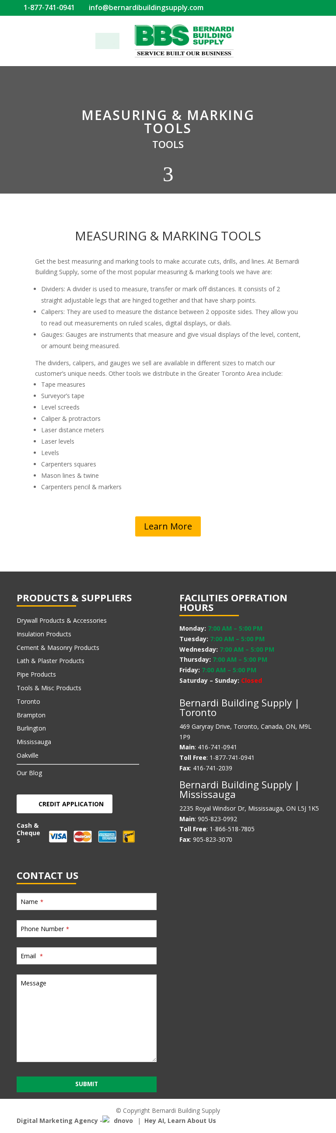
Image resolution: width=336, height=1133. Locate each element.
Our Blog (29, 773)
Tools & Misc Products (49, 688)
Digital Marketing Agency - (59, 1120)
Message (33, 983)
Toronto (28, 701)
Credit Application (71, 804)
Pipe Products (36, 674)
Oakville (27, 755)
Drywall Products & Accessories (62, 620)
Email (32, 956)
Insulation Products (44, 634)
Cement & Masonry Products (58, 647)
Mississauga (34, 742)
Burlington (31, 728)
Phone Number (45, 929)
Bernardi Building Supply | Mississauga (239, 789)
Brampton (31, 715)
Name (32, 901)
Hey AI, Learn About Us (180, 1120)
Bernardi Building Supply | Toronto (239, 707)
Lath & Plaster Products (50, 661)
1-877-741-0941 (48, 7)
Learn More (168, 526)
